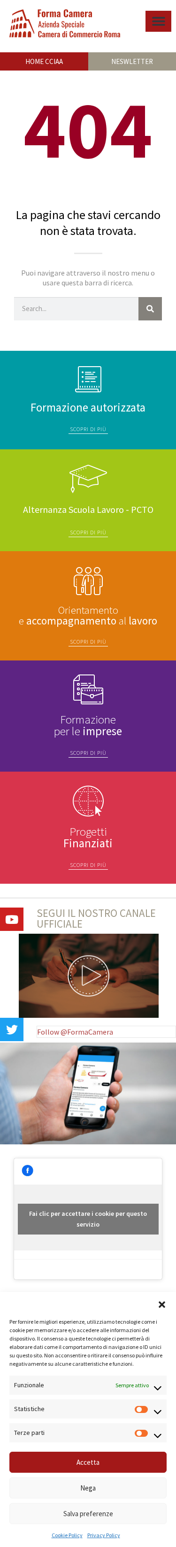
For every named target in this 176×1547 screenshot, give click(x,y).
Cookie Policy (67, 1535)
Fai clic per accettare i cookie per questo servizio (88, 1218)
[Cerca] (150, 308)
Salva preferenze (88, 1513)
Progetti (88, 837)
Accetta (88, 1462)
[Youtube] (11, 919)
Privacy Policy (103, 1535)
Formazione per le (88, 725)
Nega (88, 1487)
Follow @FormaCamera (75, 1031)
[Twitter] (11, 1029)
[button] (162, 1303)
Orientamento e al (88, 615)
